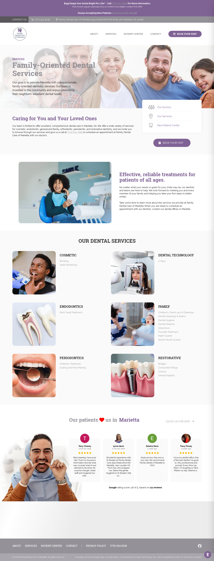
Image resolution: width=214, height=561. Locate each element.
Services (110, 34)
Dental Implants (166, 375)
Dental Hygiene (166, 320)
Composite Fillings (168, 367)
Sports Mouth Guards (169, 339)
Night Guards (165, 335)
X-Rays (162, 261)
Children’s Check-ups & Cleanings (176, 312)
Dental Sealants (166, 324)
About (94, 34)
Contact (155, 34)
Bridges (162, 363)
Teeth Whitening (68, 265)
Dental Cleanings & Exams (172, 316)
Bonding (64, 261)
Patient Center (133, 34)
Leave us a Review (178, 421)
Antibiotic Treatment (70, 363)
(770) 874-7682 (75, 132)
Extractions (164, 328)
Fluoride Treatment (168, 332)
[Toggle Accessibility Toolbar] (208, 555)
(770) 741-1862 (119, 3)
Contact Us (19, 19)
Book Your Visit (187, 33)
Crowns (162, 371)
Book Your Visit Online (124, 13)
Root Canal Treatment (71, 312)
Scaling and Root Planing (73, 367)
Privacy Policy (96, 545)
